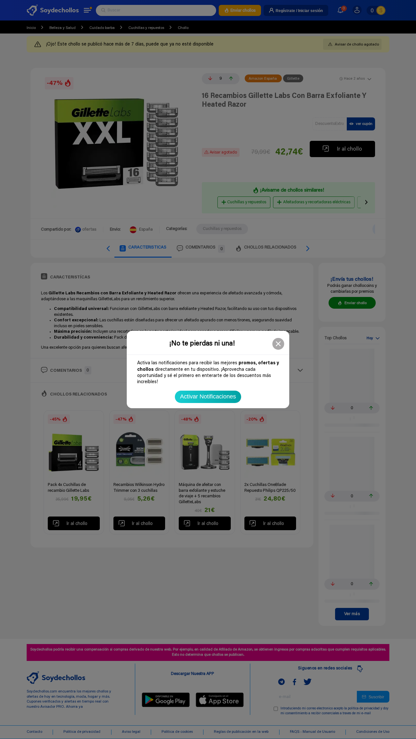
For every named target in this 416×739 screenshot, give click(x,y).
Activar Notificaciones (208, 396)
